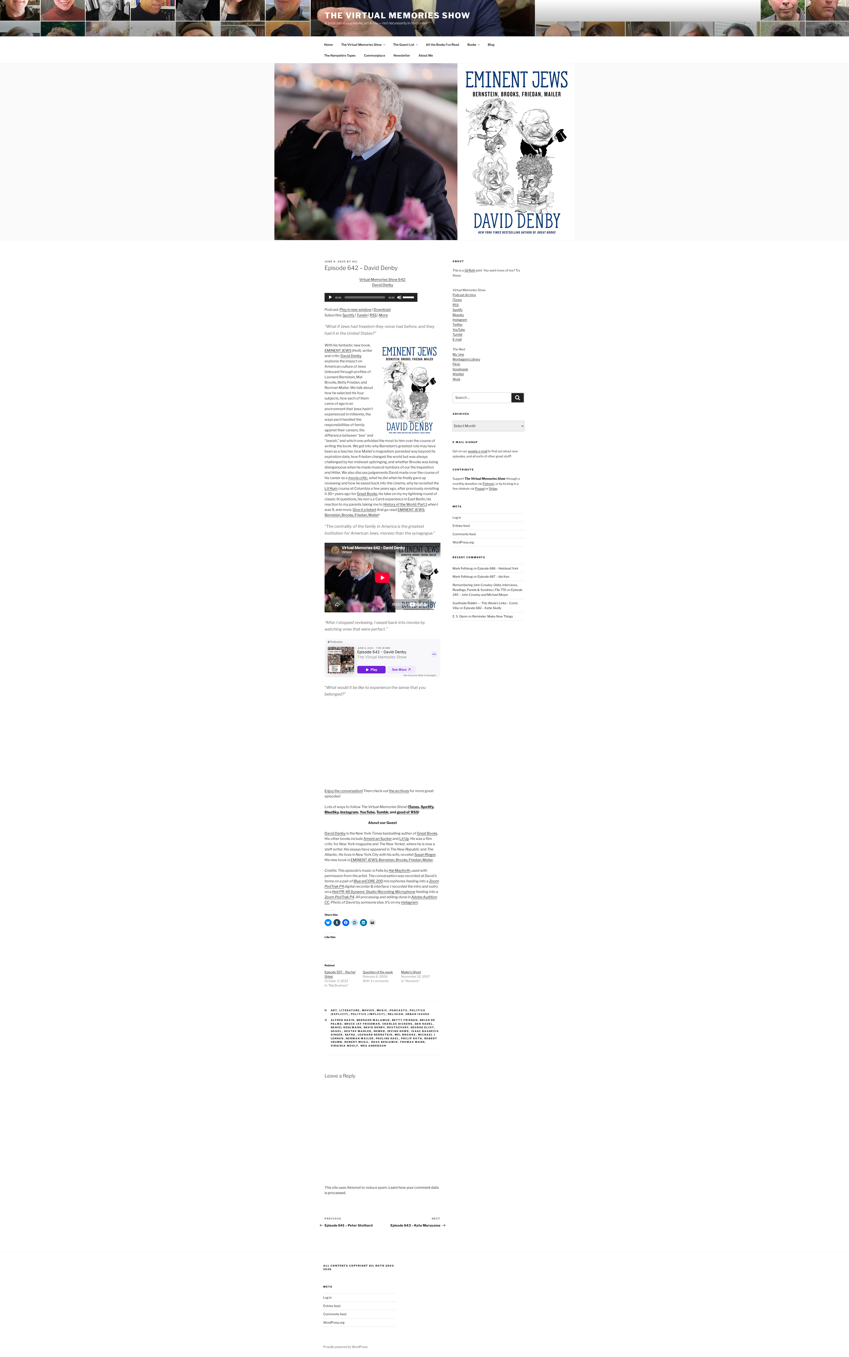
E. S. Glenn (460, 616)
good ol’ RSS (407, 812)
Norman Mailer (360, 1038)
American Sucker (377, 839)
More (383, 315)
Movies (368, 1010)
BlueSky (332, 812)
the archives (399, 791)
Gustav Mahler (358, 1031)
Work (456, 379)
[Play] (330, 297)
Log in (457, 517)
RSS (373, 315)
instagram (409, 902)
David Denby (350, 356)
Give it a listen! (364, 510)
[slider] (409, 297)
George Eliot (422, 1027)
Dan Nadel (424, 1023)
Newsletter (402, 55)
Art (334, 1010)
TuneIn (362, 315)
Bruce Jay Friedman (362, 1023)
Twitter (458, 324)
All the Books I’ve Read (442, 44)
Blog (491, 44)
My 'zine (458, 354)
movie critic (358, 478)
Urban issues (417, 1014)
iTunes (413, 807)
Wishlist (458, 374)
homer (379, 1031)
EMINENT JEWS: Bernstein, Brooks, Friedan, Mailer (392, 860)
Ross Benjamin (384, 1042)
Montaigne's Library (466, 359)
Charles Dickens (397, 1023)
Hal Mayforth (399, 870)
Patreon (488, 483)
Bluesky (458, 315)
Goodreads (460, 369)
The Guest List (403, 44)
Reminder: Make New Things (492, 616)
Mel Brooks (405, 1034)
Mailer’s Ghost (411, 972)
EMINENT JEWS (338, 350)
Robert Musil (356, 1042)
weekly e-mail (477, 451)
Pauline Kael (387, 1038)
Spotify (348, 315)
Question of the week (378, 972)
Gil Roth (470, 270)
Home (328, 44)
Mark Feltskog (463, 568)
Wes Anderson (373, 1045)
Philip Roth (411, 1038)
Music (382, 1010)
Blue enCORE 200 (368, 881)
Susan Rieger (425, 854)
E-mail (457, 339)
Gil (355, 261)
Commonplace (374, 55)
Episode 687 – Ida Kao (493, 576)
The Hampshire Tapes (340, 55)
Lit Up (404, 839)
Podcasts (399, 1010)
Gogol (336, 1031)
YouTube (367, 812)
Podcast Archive (464, 295)
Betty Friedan (405, 1020)
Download (382, 310)
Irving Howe (398, 1031)
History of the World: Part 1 (405, 504)
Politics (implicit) (368, 1014)
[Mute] (399, 297)
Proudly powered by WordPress (345, 1347)
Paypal (480, 488)
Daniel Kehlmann (346, 1027)
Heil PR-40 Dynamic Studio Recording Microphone (373, 892)
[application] (371, 297)
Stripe (493, 488)
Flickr (456, 364)
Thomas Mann (412, 1042)
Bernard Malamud (373, 1020)
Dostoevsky (398, 1027)
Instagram (349, 812)
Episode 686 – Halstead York (498, 568)
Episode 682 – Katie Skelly (482, 608)
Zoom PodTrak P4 (339, 897)
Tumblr (382, 812)
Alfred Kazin (343, 1020)
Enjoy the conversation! (344, 791)
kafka (350, 1034)
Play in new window (355, 310)
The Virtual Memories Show (397, 15)
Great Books (367, 494)
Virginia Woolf (344, 1045)
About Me (426, 55)
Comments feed (464, 534)
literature (349, 1010)
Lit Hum (331, 488)
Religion (395, 1014)
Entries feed (461, 526)
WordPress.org (463, 542)
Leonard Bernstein (375, 1034)
